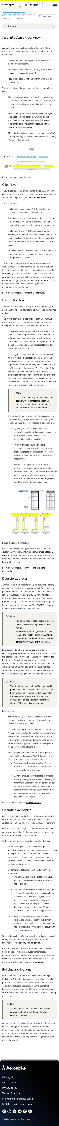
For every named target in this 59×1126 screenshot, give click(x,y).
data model (34, 588)
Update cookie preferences (17, 1104)
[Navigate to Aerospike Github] (9, 1111)
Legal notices (9, 1082)
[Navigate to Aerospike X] (25, 1111)
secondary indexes (11, 653)
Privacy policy (9, 1087)
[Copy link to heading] (19, 184)
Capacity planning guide (28, 942)
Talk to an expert (31, 4)
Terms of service (11, 1093)
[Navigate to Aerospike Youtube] (20, 1111)
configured (46, 656)
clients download (38, 197)
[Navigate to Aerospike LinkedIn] (30, 1111)
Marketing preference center (18, 1098)
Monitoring (38, 961)
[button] (48, 5)
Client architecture (35, 292)
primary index (29, 649)
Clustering (31, 567)
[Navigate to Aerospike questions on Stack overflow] (14, 1111)
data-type (40, 634)
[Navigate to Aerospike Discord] (4, 1111)
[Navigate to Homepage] (8, 5)
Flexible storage (33, 802)
